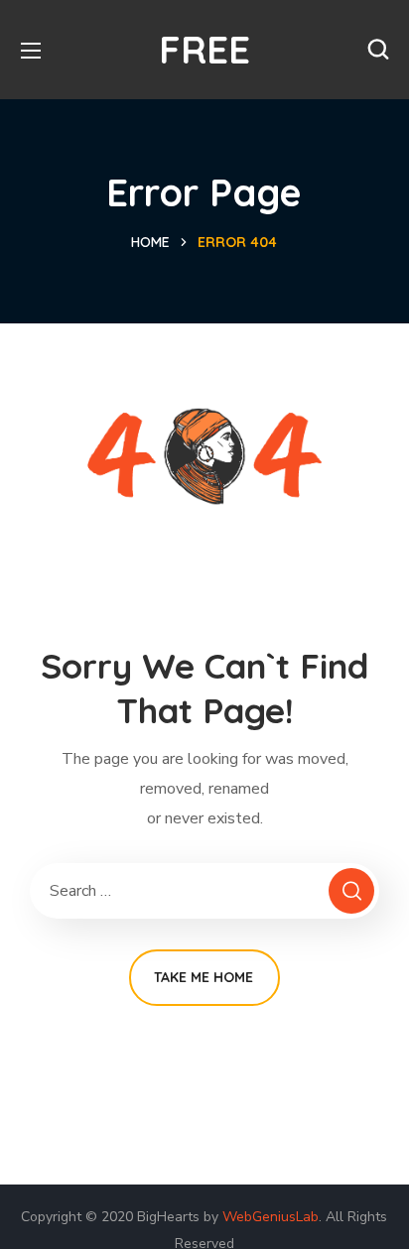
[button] (378, 49)
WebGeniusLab (270, 1216)
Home (150, 242)
